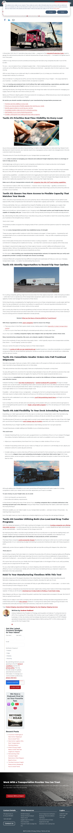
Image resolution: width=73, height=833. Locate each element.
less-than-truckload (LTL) (26, 382)
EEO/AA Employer (25, 814)
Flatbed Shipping (11, 607)
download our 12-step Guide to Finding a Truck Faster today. (41, 591)
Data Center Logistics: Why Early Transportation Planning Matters (15, 743)
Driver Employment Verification (47, 814)
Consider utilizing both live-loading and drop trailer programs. (22, 114)
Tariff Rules (42, 817)
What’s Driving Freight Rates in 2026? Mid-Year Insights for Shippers (15, 749)
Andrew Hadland (26, 610)
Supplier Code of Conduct (27, 819)
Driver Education (25, 821)
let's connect (23, 601)
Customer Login (64, 813)
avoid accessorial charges (27, 540)
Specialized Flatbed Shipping (26, 607)
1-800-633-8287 (7, 819)
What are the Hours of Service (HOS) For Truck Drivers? (39, 318)
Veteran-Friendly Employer (27, 815)
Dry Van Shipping (41, 607)
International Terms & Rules (46, 819)
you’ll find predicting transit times (45, 397)
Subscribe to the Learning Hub (47, 823)
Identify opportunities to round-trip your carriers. (19, 108)
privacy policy (10, 668)
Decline (62, 12)
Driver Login (63, 815)
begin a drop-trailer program (37, 404)
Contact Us (9, 823)
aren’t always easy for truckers (32, 421)
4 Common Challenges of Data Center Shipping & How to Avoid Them (15, 737)
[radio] (15, 650)
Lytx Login (62, 817)
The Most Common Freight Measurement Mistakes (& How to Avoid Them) (16, 764)
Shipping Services (52, 607)
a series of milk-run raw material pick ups (22, 349)
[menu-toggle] (70, 3)
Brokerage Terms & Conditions (46, 815)
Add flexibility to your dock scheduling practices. (18, 112)
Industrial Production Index (55, 53)
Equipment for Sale (44, 821)
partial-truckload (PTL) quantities (46, 382)
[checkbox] (15, 654)
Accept (51, 12)
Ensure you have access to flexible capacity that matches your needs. (24, 106)
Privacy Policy (56, 8)
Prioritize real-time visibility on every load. (16, 104)
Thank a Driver (24, 817)
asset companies (28, 322)
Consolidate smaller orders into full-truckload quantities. (21, 110)
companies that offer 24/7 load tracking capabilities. (50, 182)
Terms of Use (45, 831)
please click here (11, 677)
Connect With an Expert (15, 796)
